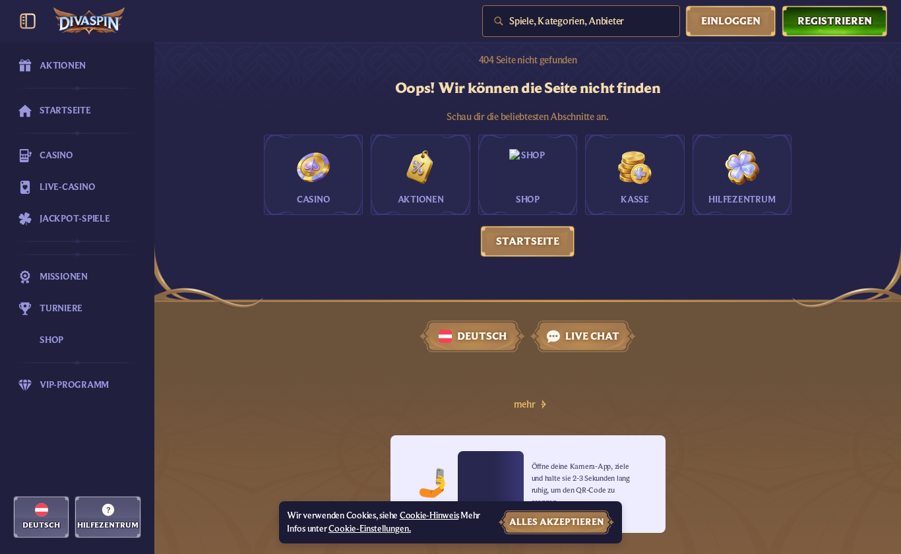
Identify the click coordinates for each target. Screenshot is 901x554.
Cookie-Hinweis (429, 515)
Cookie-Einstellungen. (369, 529)
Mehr (525, 404)
